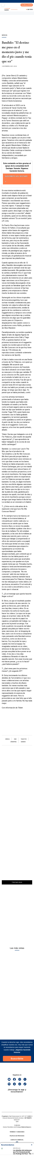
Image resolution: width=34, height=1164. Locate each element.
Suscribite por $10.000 (26, 5)
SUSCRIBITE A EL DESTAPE (16, 176)
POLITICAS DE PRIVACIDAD (17, 1135)
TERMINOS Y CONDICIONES (17, 1132)
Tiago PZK (23, 739)
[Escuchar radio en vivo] (2, 9)
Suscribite (17, 1058)
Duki (15, 739)
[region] (17, 27)
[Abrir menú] (3, 5)
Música (7, 739)
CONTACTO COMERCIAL (17, 1139)
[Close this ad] (32, 1153)
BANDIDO (23, 741)
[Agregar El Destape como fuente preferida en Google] (17, 70)
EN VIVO (30, 9)
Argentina (13, 741)
